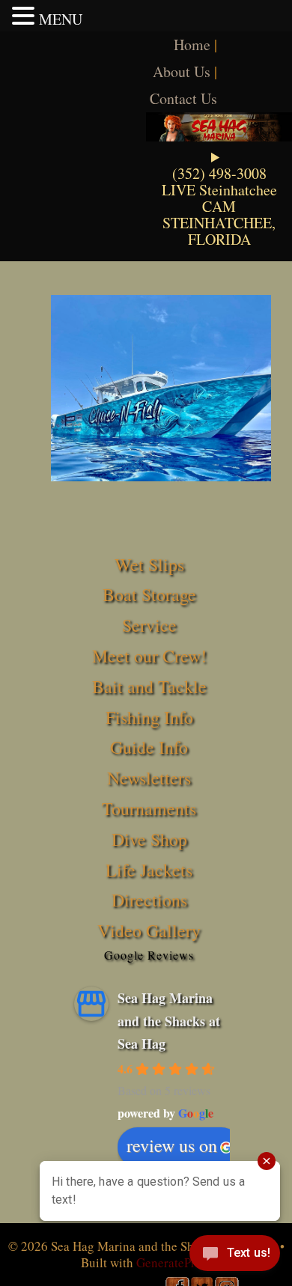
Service (149, 625)
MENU (60, 19)
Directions (149, 900)
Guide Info (149, 747)
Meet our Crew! (149, 656)
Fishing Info (149, 717)
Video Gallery (149, 930)
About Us (181, 71)
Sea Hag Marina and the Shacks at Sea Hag (169, 1020)
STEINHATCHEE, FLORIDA (219, 231)
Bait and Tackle (149, 686)
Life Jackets (149, 870)
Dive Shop (149, 839)
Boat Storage (149, 594)
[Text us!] (234, 1256)
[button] (25, 15)
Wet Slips (149, 564)
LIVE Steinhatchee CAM (219, 198)
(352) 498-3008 (219, 173)
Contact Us (183, 98)
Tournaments (149, 808)
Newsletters (149, 778)
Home (192, 44)
